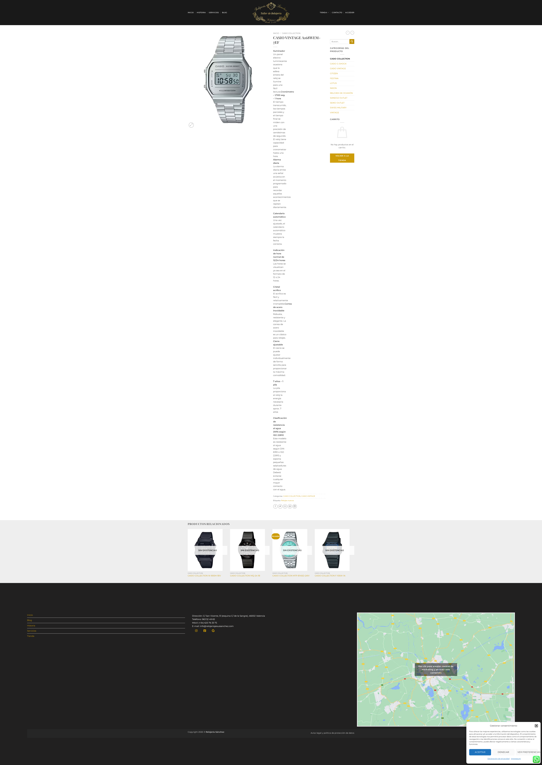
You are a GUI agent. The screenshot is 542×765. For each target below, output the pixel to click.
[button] (536, 725)
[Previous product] (352, 33)
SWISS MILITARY (338, 107)
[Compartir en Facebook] (275, 506)
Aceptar (480, 752)
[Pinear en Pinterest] (290, 506)
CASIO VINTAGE (308, 496)
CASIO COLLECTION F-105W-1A (330, 576)
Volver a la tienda (342, 158)
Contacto (337, 12)
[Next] (354, 556)
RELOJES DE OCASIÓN (341, 93)
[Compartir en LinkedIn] (294, 506)
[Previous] (188, 556)
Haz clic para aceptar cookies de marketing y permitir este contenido (435, 669)
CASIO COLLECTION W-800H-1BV (204, 576)
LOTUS (333, 83)
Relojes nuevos (287, 500)
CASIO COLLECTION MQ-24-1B (245, 576)
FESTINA (334, 78)
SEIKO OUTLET (337, 103)
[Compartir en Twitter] (280, 506)
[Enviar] (351, 41)
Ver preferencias (527, 752)
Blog (224, 12)
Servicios (214, 12)
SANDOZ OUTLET (338, 98)
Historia (201, 12)
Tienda (323, 12)
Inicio (191, 12)
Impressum (516, 759)
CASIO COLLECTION (291, 33)
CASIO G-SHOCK (338, 64)
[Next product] (347, 33)
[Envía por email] (285, 506)
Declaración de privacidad (499, 759)
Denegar (503, 752)
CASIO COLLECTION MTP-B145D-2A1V (291, 576)
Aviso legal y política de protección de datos (332, 733)
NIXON (333, 88)
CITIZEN (334, 73)
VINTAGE (334, 112)
